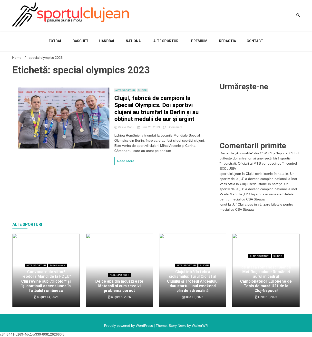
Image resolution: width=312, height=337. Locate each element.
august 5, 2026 (120, 297)
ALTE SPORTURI (166, 41)
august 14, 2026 (47, 297)
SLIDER (142, 90)
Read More (125, 161)
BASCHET (80, 41)
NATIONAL (134, 41)
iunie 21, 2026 (267, 297)
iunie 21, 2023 (150, 127)
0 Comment (174, 127)
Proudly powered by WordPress (129, 325)
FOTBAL (55, 41)
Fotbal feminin (58, 265)
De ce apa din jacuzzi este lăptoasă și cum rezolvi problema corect (119, 286)
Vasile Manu (126, 127)
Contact (255, 41)
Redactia (227, 41)
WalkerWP (199, 325)
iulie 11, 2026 (194, 297)
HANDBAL (107, 41)
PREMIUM (199, 41)
